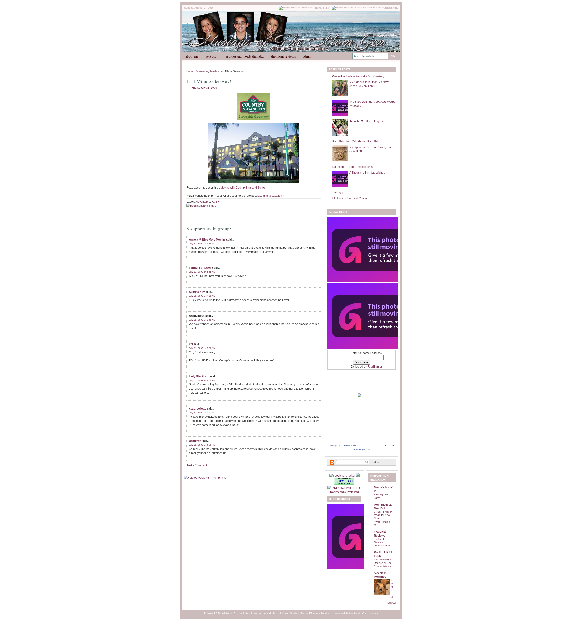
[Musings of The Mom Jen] (370, 445)
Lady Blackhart (199, 376)
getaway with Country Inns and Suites (242, 187)
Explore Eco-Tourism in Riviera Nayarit (382, 542)
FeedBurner (374, 366)
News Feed (322, 8)
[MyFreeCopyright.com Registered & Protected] (344, 492)
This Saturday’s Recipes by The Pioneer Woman (382, 563)
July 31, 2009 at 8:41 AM (202, 320)
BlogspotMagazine (310, 613)
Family (213, 71)
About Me (191, 56)
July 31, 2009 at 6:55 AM (202, 272)
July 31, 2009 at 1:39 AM (202, 243)
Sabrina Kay (197, 291)
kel (191, 344)
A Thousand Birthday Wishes (367, 172)
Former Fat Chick (200, 267)
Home (189, 71)
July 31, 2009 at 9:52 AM (202, 412)
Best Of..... (212, 56)
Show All (391, 603)
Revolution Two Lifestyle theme (262, 613)
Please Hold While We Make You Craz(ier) (358, 76)
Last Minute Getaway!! (209, 81)
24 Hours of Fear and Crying (349, 198)
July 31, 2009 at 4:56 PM (202, 445)
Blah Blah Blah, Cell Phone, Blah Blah (355, 141)
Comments (390, 8)
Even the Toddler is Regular (366, 121)
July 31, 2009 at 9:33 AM (202, 348)
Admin (307, 56)
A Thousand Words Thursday (245, 56)
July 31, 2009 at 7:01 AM (202, 296)
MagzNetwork (332, 613)
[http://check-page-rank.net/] (342, 475)
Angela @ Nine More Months (207, 239)
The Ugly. (338, 192)
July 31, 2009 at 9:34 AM (202, 380)
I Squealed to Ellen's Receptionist (352, 167)
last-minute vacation (269, 195)
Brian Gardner (291, 613)
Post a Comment (196, 465)
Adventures (202, 71)
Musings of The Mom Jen (342, 445)
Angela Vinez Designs (366, 613)
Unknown (195, 440)
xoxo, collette (197, 408)
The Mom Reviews (283, 56)
